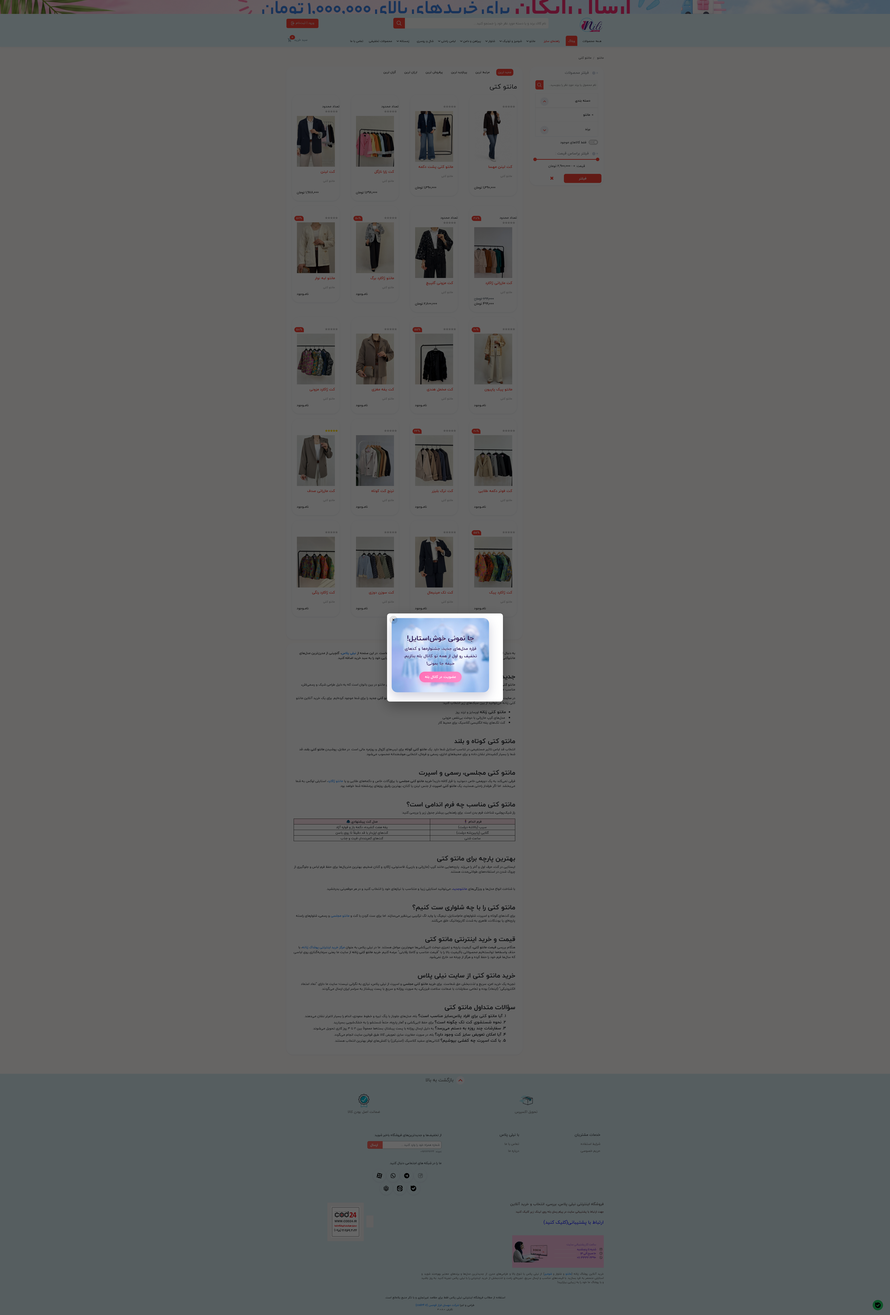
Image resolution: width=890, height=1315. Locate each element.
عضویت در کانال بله (440, 676)
